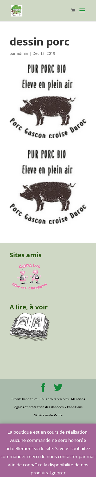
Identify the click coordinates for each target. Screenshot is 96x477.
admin (22, 53)
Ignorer (58, 473)
